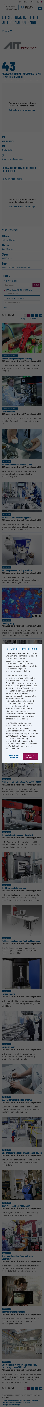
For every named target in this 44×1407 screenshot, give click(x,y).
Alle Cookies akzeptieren (30, 756)
